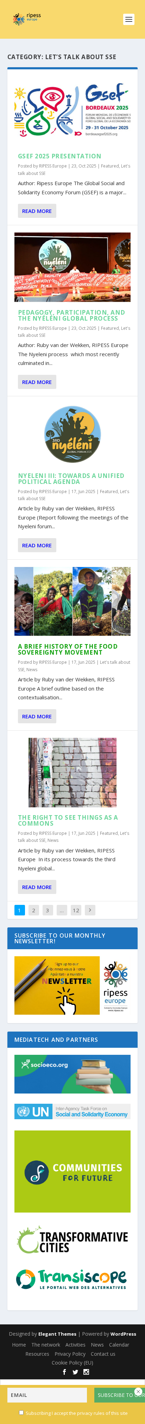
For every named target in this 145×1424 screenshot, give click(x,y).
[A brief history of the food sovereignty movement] (72, 601)
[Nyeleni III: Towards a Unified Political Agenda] (72, 434)
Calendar (119, 1344)
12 (76, 910)
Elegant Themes (57, 1334)
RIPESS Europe (53, 166)
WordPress (123, 1334)
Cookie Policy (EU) (72, 1362)
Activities (75, 1344)
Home (19, 1344)
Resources (37, 1353)
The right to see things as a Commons (68, 820)
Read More (37, 210)
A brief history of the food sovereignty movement (68, 649)
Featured (110, 166)
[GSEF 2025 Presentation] (72, 111)
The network (45, 1344)
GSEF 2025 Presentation (60, 156)
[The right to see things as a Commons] (72, 772)
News (31, 670)
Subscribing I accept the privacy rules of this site (77, 1413)
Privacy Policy (70, 1353)
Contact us (103, 1353)
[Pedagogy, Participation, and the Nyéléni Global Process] (72, 267)
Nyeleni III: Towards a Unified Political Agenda (71, 479)
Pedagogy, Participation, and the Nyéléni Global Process (71, 315)
